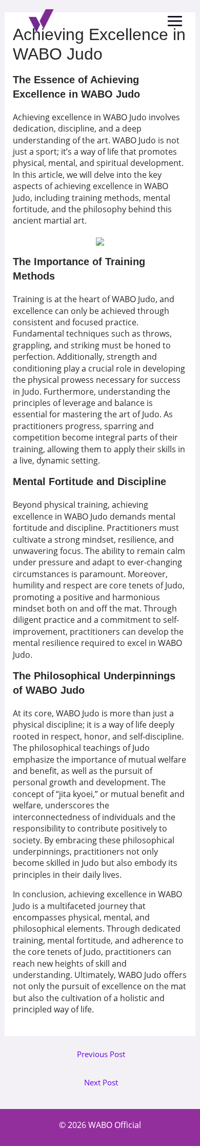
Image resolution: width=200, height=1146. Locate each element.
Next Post (101, 1082)
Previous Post (101, 1054)
